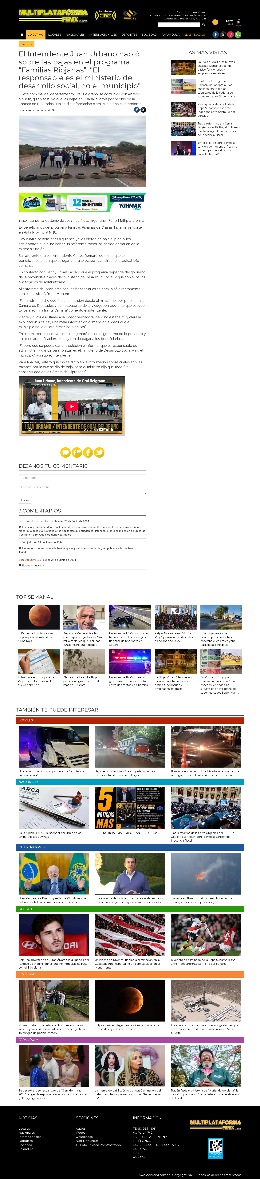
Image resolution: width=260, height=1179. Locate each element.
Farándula (170, 34)
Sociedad (149, 34)
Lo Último (36, 34)
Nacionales (75, 34)
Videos (80, 1132)
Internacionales (103, 34)
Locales (54, 34)
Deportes (129, 34)
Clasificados (194, 34)
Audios (80, 1128)
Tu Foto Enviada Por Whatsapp (98, 1145)
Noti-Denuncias (87, 1141)
